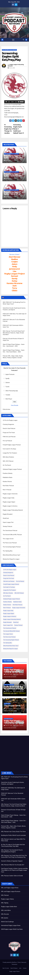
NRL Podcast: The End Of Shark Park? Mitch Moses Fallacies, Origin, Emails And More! (14, 332)
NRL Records (5, 914)
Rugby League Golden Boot (9, 906)
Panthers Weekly (7, 473)
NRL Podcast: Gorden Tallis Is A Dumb (12, 875)
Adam (14, 264)
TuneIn (7, 386)
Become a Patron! (14, 254)
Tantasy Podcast (7, 526)
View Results (14, 405)
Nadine (14, 259)
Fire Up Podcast (7, 440)
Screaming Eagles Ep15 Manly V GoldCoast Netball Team (18, 129)
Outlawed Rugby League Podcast (12, 469)
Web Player (8, 399)
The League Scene (8, 538)
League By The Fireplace (10, 453)
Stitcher (7, 382)
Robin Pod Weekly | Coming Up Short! (13, 671)
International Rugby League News (10, 925)
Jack (14, 286)
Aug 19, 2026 (8, 691)
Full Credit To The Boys (9, 449)
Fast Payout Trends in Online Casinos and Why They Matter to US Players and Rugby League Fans (14, 870)
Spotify (7, 378)
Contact (24, 968)
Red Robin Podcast (8, 485)
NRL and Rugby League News (9, 887)
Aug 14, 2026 (8, 725)
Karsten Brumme (14, 283)
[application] (14, 101)
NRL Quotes (4, 918)
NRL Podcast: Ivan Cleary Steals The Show (13, 831)
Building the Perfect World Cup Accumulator (13, 835)
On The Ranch (7, 465)
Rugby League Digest (9, 502)
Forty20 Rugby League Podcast (12, 444)
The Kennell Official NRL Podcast (12, 534)
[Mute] (18, 102)
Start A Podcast (13, 968)
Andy (14, 266)
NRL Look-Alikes (6, 910)
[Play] (6, 102)
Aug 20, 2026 (8, 674)
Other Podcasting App (11, 390)
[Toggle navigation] (13, 39)
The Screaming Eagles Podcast (9, 49)
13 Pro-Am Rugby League (10, 420)
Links (20, 968)
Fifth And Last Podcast (9, 436)
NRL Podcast (5, 895)
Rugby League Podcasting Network (13, 510)
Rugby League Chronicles (10, 493)
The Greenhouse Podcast (10, 530)
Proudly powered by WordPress (10, 962)
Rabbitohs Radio (7, 477)
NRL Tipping (4, 902)
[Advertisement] (14, 753)
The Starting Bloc (8, 551)
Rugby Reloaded (7, 514)
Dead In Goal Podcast (9, 428)
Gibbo (14, 290)
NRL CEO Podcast (8, 461)
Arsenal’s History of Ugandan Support (11, 861)
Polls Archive (6, 409)
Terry (14, 288)
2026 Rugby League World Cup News (12, 929)
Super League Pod (8, 522)
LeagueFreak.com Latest (13, 297)
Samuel (14, 276)
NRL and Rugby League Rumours (10, 891)
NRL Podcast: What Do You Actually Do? (12, 864)
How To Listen (6, 968)
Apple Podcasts (9, 374)
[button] (23, 39)
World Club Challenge (7, 921)
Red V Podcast (7, 489)
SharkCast (6, 518)
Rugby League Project (14, 274)
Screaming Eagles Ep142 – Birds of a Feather (12, 194)
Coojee (14, 262)
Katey (14, 281)
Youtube (7, 394)
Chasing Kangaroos (8, 424)
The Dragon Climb (12, 706)
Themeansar (14, 964)
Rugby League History (7, 899)
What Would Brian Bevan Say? (11, 555)
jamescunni (14, 269)
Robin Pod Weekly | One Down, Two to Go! (14, 722)
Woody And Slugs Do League (11, 559)
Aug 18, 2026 (8, 708)
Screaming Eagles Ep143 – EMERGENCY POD (13, 176)
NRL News (7, 773)
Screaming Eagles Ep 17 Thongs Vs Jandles (8, 130)
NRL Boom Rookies (8, 457)
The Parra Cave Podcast (10, 542)
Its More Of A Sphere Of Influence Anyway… (14, 688)
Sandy (14, 278)
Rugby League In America (10, 506)
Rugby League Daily (8, 498)
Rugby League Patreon (14, 971)
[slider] (22, 101)
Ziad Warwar (14, 257)
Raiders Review (7, 481)
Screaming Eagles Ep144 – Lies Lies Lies (13, 157)
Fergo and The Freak (9, 432)
